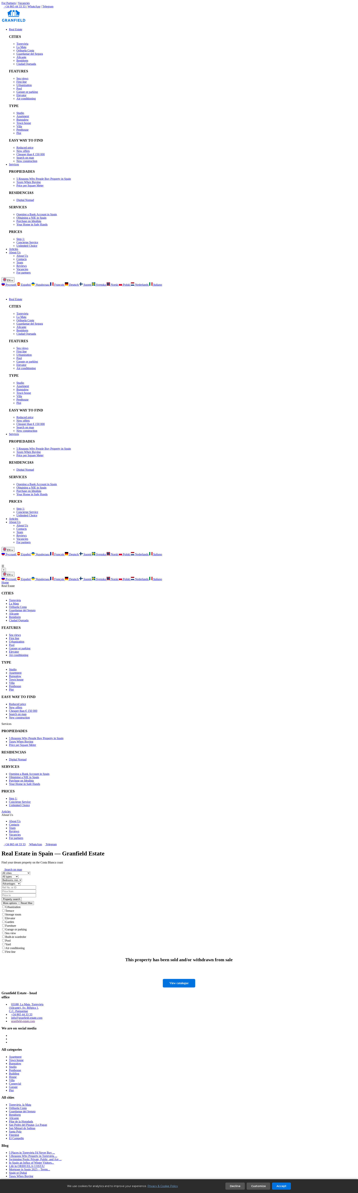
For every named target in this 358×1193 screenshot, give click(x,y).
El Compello (16, 1138)
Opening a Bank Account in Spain (36, 214)
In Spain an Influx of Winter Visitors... (31, 1162)
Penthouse (22, 129)
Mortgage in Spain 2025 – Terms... (29, 1169)
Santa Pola (15, 1131)
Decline (235, 1186)
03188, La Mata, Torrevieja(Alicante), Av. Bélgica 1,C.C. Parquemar (26, 1008)
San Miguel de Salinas (22, 1128)
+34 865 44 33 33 (15, 844)
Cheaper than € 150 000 (30, 154)
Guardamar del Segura (29, 53)
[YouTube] (10, 1042)
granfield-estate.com (23, 1021)
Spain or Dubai (18, 1172)
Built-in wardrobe (15, 936)
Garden (9, 922)
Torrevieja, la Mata (20, 1104)
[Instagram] (10, 1035)
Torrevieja (22, 43)
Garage (13, 1087)
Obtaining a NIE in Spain (31, 217)
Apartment (22, 116)
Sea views (22, 78)
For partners (23, 272)
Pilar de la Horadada (21, 1121)
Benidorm (22, 60)
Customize (258, 1186)
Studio (20, 113)
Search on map (25, 157)
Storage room (13, 914)
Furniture (10, 925)
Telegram (47, 6)
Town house (23, 123)
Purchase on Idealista (28, 221)
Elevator (21, 95)
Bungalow (22, 119)
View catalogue (179, 983)
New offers (23, 151)
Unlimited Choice (26, 245)
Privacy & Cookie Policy (162, 1186)
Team (19, 262)
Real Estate (15, 29)
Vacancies (24, 3)
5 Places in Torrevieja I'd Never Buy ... (32, 1152)
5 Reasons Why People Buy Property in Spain (43, 178)
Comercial (15, 1083)
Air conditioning (26, 98)
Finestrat (14, 1134)
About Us (15, 252)
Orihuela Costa (25, 50)
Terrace (9, 910)
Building (14, 1073)
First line (21, 81)
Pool (19, 88)
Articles (13, 249)
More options (10, 903)
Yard (8, 944)
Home (5, 582)
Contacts (21, 259)
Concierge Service (27, 242)
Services (14, 164)
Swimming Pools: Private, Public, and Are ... (35, 1159)
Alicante (21, 57)
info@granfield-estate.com (26, 1017)
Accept (281, 1186)
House (13, 1076)
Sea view (10, 933)
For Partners (8, 3)
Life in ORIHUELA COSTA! (27, 1166)
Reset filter (26, 903)
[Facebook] (10, 1038)
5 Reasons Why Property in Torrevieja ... (33, 1156)
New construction (26, 161)
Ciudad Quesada (26, 63)
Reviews (21, 265)
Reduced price (24, 147)
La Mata (21, 47)
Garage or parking (27, 91)
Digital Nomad (25, 200)
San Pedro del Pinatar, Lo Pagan (28, 1124)
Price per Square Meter (29, 185)
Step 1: (20, 239)
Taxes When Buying (28, 182)
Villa (19, 126)
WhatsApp (34, 6)
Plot (18, 133)
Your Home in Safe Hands (32, 224)
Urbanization (24, 85)
